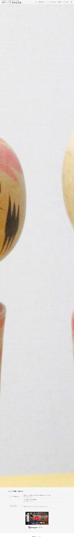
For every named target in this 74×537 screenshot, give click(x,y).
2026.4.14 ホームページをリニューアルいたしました (35, 506)
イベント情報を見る (14, 496)
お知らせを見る (13, 505)
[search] (71, 2)
